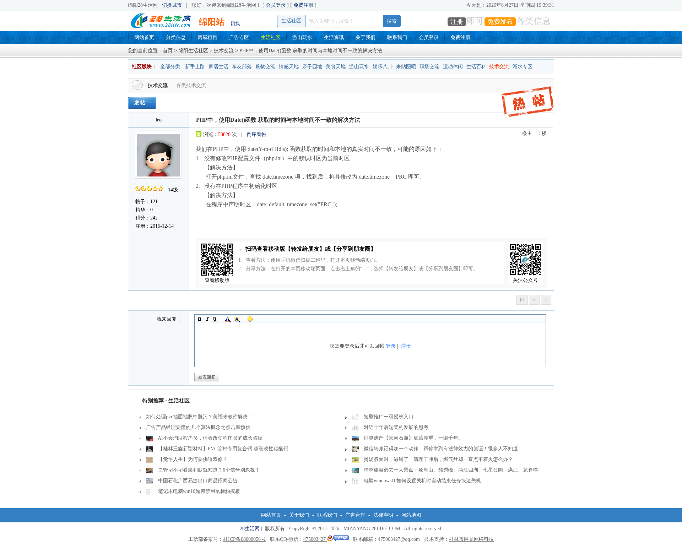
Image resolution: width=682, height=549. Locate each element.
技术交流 (224, 50)
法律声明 (383, 515)
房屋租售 (207, 37)
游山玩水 (302, 37)
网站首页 (144, 37)
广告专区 (239, 37)
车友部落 (242, 66)
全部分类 (170, 66)
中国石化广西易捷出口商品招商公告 (198, 480)
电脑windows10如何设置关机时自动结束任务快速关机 (422, 480)
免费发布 (500, 21)
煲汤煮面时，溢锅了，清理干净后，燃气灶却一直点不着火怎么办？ (438, 459)
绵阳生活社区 (193, 50)
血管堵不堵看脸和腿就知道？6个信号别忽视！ (209, 470)
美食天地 (336, 66)
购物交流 (265, 66)
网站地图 (411, 515)
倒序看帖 (256, 134)
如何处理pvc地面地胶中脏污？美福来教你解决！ (199, 416)
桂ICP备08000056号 (244, 539)
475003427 (315, 539)
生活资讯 (334, 37)
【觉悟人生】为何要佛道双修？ (193, 459)
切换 (235, 23)
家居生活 (218, 66)
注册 (456, 21)
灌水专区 (522, 66)
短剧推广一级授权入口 (388, 416)
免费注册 (303, 5)
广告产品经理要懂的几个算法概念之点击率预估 (198, 427)
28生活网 (250, 528)
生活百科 (476, 66)
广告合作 (355, 515)
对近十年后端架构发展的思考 (396, 427)
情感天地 (289, 66)
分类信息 (176, 37)
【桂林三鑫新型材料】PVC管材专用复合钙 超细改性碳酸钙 (223, 448)
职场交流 (429, 66)
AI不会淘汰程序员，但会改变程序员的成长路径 (210, 438)
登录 (391, 346)
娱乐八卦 (383, 66)
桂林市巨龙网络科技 (471, 539)
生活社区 (271, 37)
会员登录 (276, 5)
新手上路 (195, 66)
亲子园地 (312, 66)
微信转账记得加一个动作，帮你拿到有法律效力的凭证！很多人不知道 (441, 448)
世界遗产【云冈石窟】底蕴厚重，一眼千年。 (413, 438)
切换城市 (172, 5)
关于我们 (365, 37)
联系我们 (397, 37)
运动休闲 (453, 66)
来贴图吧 (406, 66)
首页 (168, 50)
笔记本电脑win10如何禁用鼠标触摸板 (199, 491)
